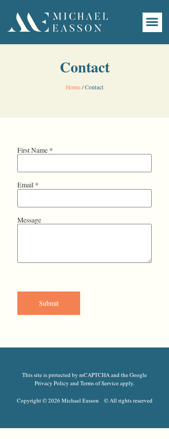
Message (29, 219)
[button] (152, 22)
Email (28, 184)
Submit (48, 303)
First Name (35, 150)
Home (73, 87)
